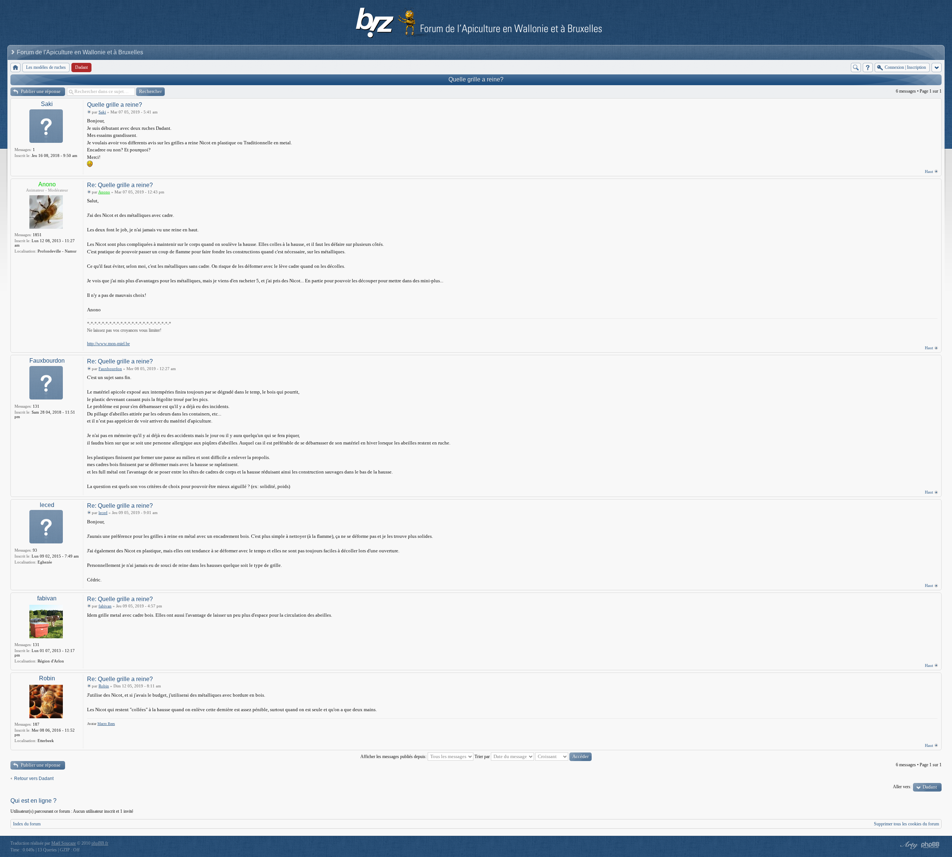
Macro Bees (106, 724)
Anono (47, 184)
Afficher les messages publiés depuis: (394, 756)
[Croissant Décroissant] (563, 756)
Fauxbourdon (47, 360)
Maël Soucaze (63, 843)
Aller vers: (902, 786)
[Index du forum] (15, 67)
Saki (47, 104)
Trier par (483, 756)
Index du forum (27, 823)
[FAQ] (868, 67)
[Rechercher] (856, 67)
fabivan (47, 598)
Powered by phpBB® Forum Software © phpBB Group (930, 845)
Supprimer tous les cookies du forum (906, 823)
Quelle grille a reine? (476, 79)
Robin (47, 678)
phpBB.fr (99, 843)
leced (47, 505)
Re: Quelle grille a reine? (120, 185)
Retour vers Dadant (34, 778)
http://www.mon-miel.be (108, 343)
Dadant (930, 787)
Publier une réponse (41, 91)
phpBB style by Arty (908, 845)
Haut (929, 171)
